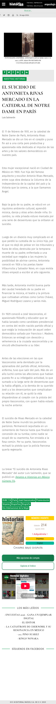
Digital (40, 543)
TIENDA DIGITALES (35, 6)
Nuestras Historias (14, 79)
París (14, 500)
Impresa (40, 538)
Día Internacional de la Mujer (15, 508)
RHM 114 (6, 500)
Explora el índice (28, 566)
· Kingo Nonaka (28, 638)
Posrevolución (42, 500)
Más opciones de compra (28, 558)
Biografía (26, 504)
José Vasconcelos (26, 500)
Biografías (16, 504)
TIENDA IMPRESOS (34, 3)
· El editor (28, 622)
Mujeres (6, 504)
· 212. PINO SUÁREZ (28, 634)
